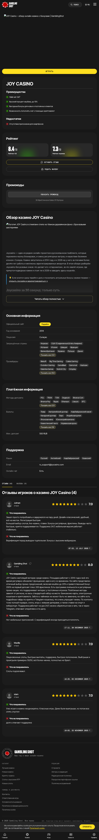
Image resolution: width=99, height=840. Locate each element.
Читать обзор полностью (48, 299)
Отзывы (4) (7, 483)
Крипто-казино (8, 776)
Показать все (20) (48, 405)
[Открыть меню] (95, 4)
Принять (87, 826)
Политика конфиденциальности (15, 806)
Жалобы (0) (21, 483)
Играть (49, 71)
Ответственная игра (10, 798)
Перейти (45, 324)
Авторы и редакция (59, 772)
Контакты (6, 794)
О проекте (56, 768)
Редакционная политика (61, 776)
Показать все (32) (48, 355)
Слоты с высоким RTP (11, 779)
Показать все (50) (48, 373)
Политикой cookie (37, 828)
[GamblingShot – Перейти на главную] (9, 5)
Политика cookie (8, 810)
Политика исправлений (61, 783)
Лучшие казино (8, 768)
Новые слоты (7, 783)
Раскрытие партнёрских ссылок (65, 779)
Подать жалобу (51, 169)
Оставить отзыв (51, 162)
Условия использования (12, 802)
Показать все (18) (47, 427)
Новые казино (8, 772)
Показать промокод (49, 194)
